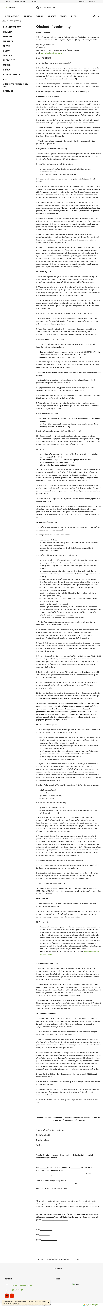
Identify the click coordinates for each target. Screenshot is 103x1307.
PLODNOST (9, 60)
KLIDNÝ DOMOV (11, 74)
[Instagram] (12, 1295)
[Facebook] (7, 1295)
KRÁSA (6, 69)
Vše (5, 79)
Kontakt (7, 2)
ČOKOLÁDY (9, 55)
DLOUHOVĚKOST (12, 27)
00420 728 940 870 (17, 1290)
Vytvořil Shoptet (92, 1305)
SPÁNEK (7, 46)
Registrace (92, 1)
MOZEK (7, 65)
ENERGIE (7, 36)
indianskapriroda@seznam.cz (51, 53)
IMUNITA (7, 31)
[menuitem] (12, 16)
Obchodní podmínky (21, 2)
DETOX (6, 50)
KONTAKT (8, 91)
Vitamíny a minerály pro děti (15, 85)
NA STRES (8, 41)
